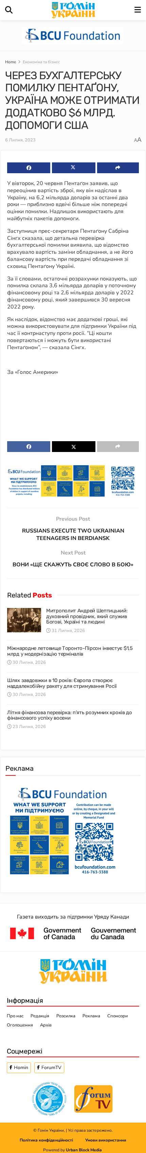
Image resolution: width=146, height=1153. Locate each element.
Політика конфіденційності (52, 1140)
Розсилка (65, 1016)
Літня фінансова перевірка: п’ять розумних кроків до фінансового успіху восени (69, 715)
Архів (46, 1025)
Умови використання (105, 1140)
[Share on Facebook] (28, 167)
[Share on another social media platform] (118, 167)
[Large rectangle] (62, 829)
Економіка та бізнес (41, 62)
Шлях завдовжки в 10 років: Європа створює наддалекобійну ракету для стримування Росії (62, 683)
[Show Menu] (137, 10)
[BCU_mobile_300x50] (73, 35)
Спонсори (117, 1016)
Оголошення (20, 1025)
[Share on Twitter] (73, 167)
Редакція (40, 1016)
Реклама (91, 1016)
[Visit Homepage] (74, 10)
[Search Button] (9, 10)
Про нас (15, 1016)
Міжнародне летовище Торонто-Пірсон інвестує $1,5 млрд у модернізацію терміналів (70, 651)
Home (10, 62)
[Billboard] (73, 480)
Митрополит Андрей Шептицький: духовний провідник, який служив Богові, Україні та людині (86, 616)
